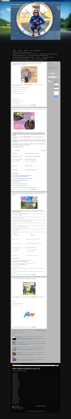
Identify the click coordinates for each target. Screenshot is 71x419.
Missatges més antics (41, 330)
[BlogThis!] (32, 105)
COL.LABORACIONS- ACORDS (47, 57)
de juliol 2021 (14, 403)
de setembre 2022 (15, 387)
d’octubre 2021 (14, 400)
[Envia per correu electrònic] (31, 105)
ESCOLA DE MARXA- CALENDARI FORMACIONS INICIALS (38, 55)
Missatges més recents (17, 330)
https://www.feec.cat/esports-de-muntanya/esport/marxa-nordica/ (53, 68)
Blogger (42, 411)
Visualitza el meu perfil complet (17, 408)
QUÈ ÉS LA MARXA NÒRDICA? (35, 50)
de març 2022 (14, 394)
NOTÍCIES (14, 50)
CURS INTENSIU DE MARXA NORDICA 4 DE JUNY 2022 (24, 278)
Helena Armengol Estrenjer (18, 407)
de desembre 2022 (15, 383)
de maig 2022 (14, 392)
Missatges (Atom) (20, 332)
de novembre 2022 (15, 384)
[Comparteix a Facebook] (34, 105)
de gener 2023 (14, 382)
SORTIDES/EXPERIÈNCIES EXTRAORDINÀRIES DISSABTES (23, 57)
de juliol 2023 (14, 374)
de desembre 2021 (15, 398)
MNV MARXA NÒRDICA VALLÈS (24, 5)
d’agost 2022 (14, 388)
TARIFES (38, 57)
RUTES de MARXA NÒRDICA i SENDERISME (40, 58)
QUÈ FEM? (26, 50)
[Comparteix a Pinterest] (35, 105)
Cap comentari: (25, 105)
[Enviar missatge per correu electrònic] (29, 105)
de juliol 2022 (14, 389)
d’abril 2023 (14, 378)
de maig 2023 (14, 377)
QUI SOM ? (20, 50)
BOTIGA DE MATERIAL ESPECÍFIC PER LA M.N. (21, 58)
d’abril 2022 (14, 393)
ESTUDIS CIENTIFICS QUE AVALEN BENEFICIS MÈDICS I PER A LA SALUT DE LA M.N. (28, 60)
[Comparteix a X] (33, 105)
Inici (29, 330)
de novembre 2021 (15, 399)
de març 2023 (14, 379)
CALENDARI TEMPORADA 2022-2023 (19, 55)
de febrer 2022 (14, 395)
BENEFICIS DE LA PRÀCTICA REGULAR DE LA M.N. (21, 52)
